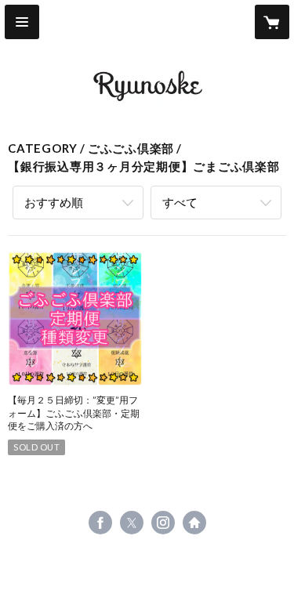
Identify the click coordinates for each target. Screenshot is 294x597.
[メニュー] (22, 22)
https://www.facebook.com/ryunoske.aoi (100, 522)
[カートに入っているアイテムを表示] (272, 22)
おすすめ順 (53, 202)
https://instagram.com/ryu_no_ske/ (163, 522)
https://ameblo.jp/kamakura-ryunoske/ (194, 522)
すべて (180, 202)
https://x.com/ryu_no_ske (131, 522)
